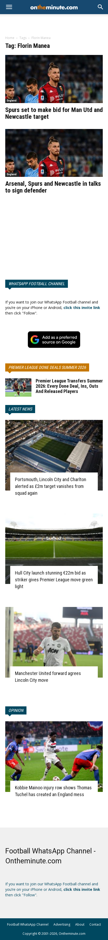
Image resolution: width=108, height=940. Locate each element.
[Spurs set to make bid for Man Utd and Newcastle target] (54, 79)
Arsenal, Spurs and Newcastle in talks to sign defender (53, 187)
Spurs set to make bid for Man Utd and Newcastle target (54, 113)
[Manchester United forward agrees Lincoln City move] (54, 642)
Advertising (61, 924)
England (12, 100)
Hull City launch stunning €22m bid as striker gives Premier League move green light (54, 579)
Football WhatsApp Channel (27, 924)
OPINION (15, 710)
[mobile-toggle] (9, 7)
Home (9, 38)
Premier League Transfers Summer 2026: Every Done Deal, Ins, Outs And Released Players (69, 386)
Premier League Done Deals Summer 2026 (47, 367)
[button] (100, 7)
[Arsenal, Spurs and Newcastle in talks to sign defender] (54, 153)
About (79, 924)
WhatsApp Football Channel (36, 283)
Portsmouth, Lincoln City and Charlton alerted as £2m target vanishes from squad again (50, 486)
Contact (95, 924)
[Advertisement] (54, 23)
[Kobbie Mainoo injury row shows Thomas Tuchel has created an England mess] (54, 756)
